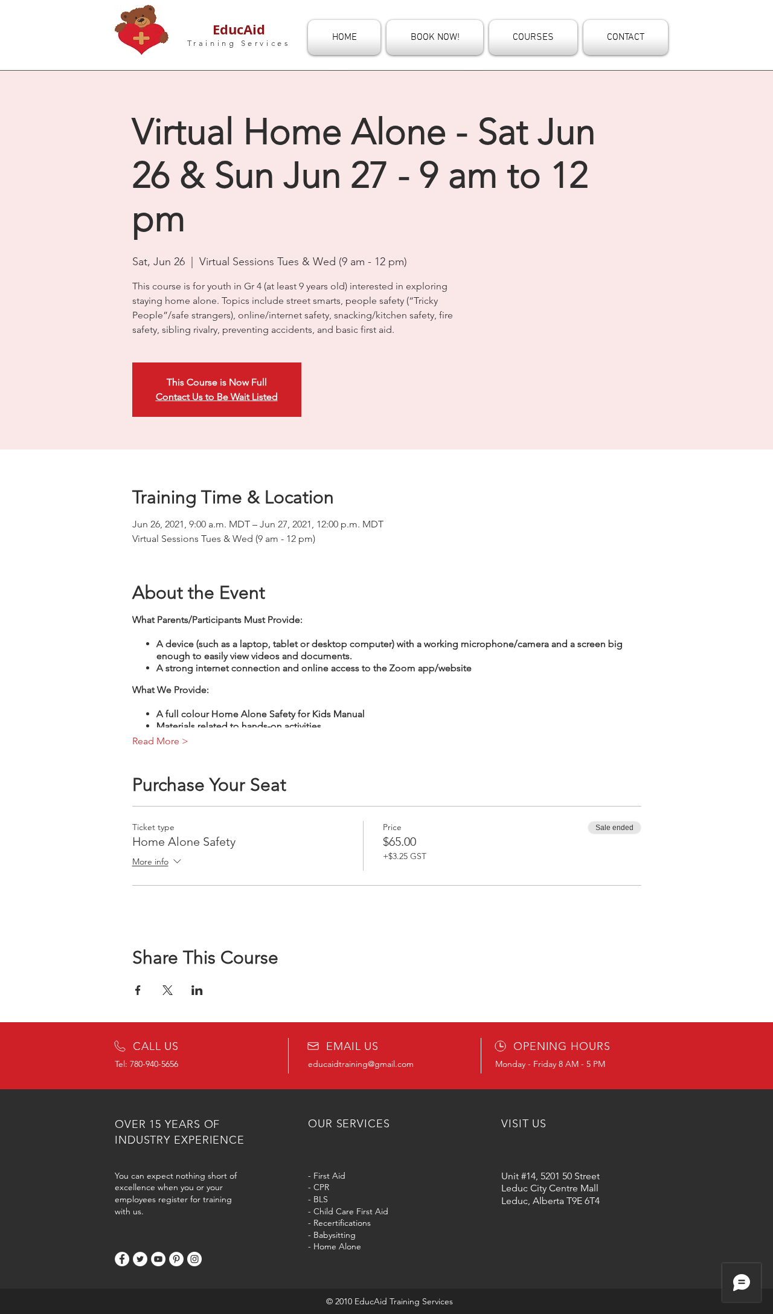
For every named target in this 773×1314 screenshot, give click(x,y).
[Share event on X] (167, 990)
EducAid (239, 29)
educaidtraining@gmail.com (361, 1063)
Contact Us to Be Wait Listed (217, 396)
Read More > (160, 741)
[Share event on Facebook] (138, 990)
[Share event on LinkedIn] (197, 990)
